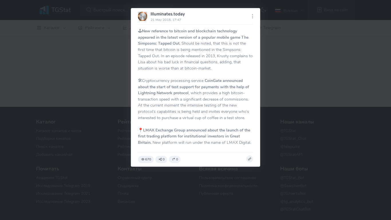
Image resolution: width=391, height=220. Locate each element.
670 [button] (148, 159)
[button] (249, 159)
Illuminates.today (168, 14)
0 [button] (164, 159)
